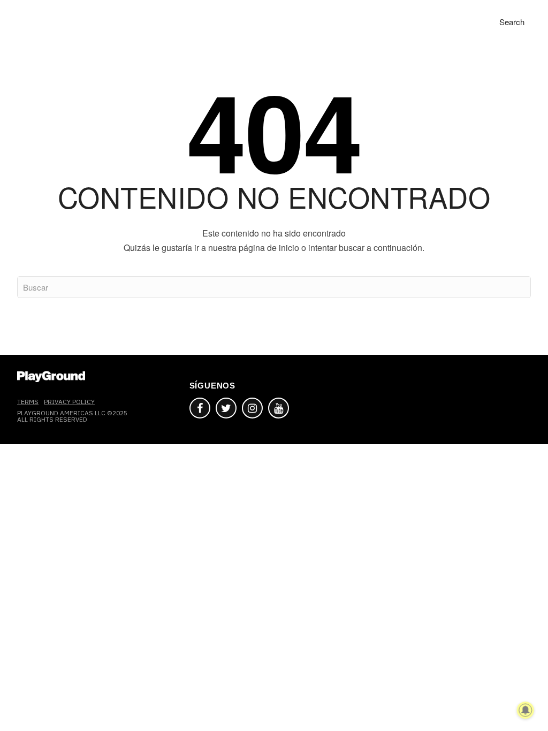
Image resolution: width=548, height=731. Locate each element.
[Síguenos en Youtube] (278, 408)
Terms (28, 402)
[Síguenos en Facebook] (199, 408)
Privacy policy (69, 402)
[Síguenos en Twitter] (226, 408)
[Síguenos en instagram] (252, 408)
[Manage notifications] (525, 710)
